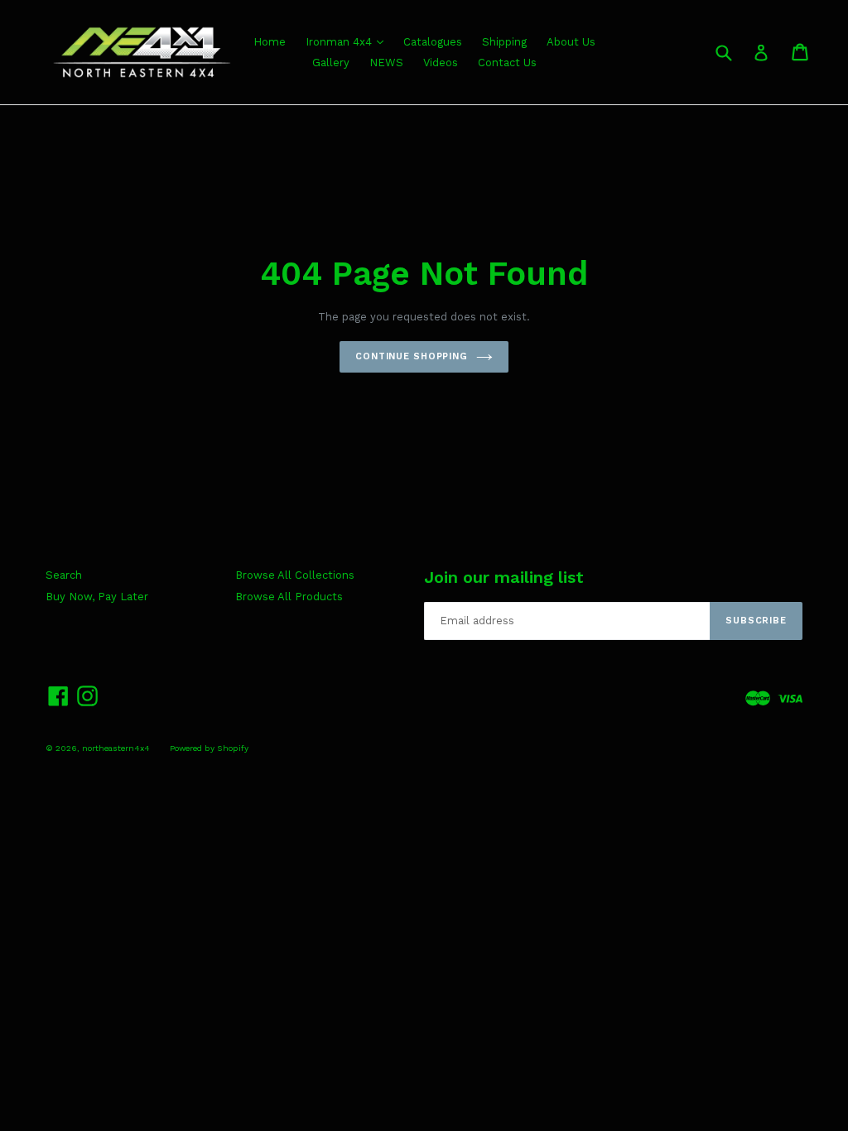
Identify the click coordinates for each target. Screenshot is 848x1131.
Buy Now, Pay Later (97, 596)
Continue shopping (411, 356)
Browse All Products (289, 596)
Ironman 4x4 (340, 42)
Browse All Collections (294, 575)
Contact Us (507, 62)
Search (64, 575)
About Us (571, 42)
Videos (440, 62)
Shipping (504, 42)
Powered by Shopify (209, 748)
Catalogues (432, 42)
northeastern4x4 (116, 748)
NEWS (386, 62)
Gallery (330, 62)
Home (269, 42)
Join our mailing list (504, 577)
